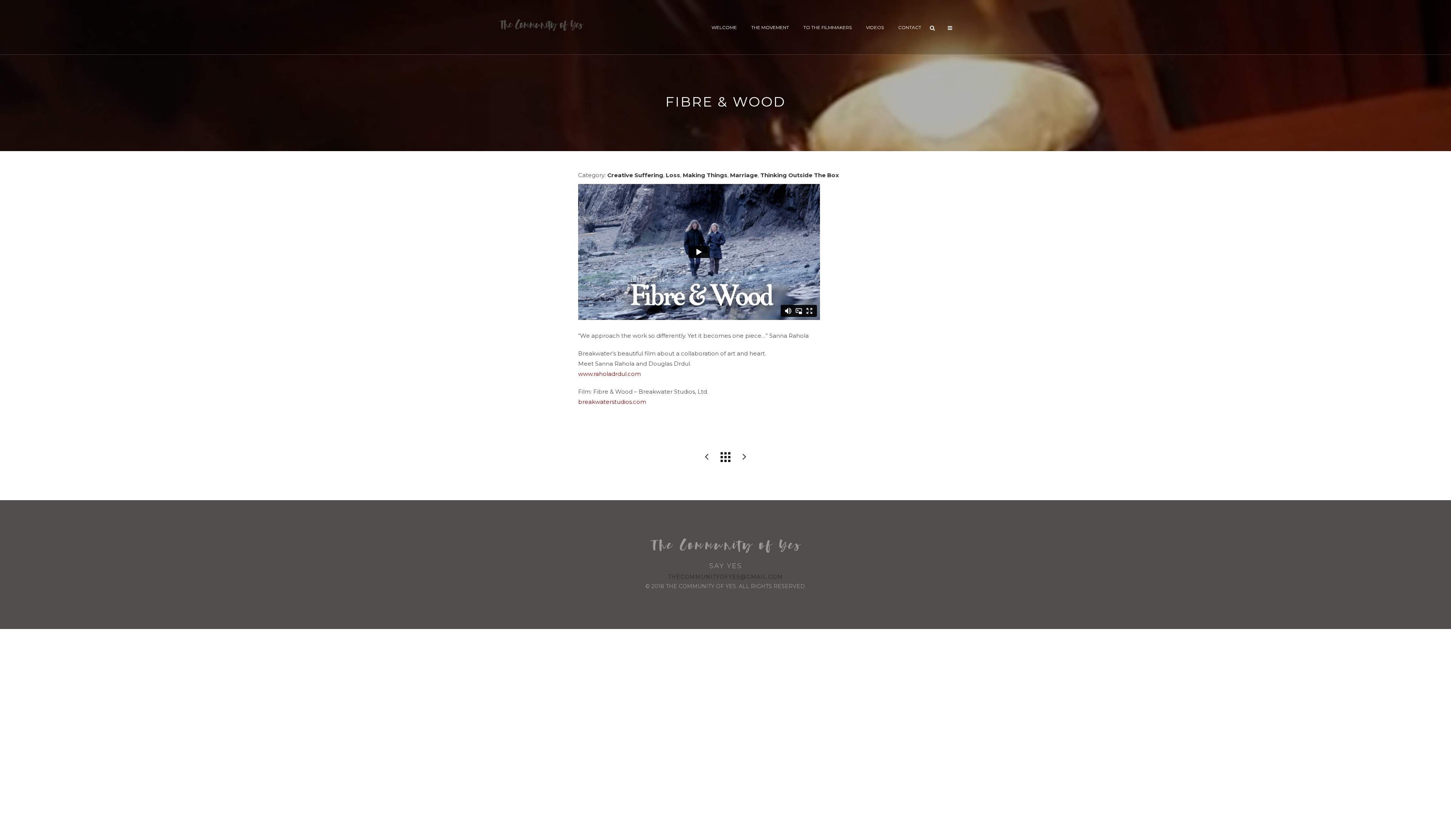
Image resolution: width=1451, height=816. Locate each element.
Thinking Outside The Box (799, 175)
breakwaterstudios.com (612, 401)
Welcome (724, 27)
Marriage (744, 175)
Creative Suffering (635, 175)
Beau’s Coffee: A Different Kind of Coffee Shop (707, 457)
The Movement (770, 27)
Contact (909, 27)
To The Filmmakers (827, 27)
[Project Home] (725, 457)
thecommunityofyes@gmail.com (725, 576)
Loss (673, 175)
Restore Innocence (744, 457)
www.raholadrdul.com (609, 373)
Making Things (705, 175)
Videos (875, 27)
